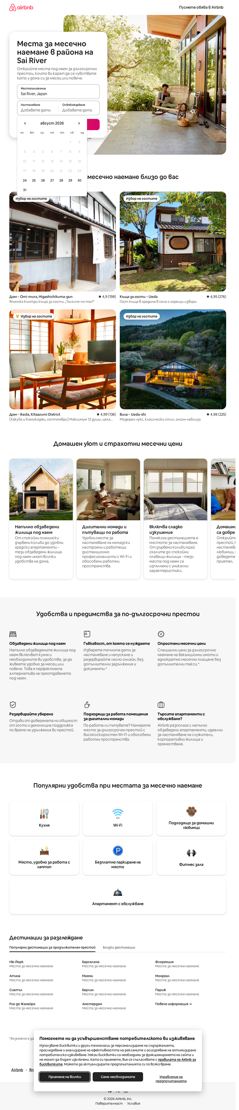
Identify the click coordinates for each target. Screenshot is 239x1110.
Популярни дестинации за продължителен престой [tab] (52, 947)
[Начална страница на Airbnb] (21, 7)
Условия (133, 1103)
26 (43, 180)
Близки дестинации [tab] (119, 947)
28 (61, 180)
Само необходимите (118, 1077)
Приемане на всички (64, 1077)
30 (79, 180)
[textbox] (38, 110)
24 (25, 180)
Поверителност (109, 1103)
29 (70, 180)
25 (34, 180)
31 (24, 190)
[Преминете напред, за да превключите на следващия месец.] (78, 123)
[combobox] (58, 93)
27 (52, 180)
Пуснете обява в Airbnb (201, 7)
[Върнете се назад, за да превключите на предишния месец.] (25, 123)
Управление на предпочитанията (170, 1079)
